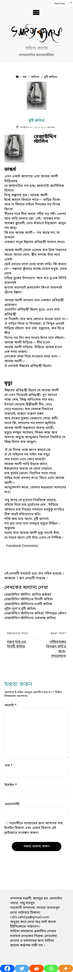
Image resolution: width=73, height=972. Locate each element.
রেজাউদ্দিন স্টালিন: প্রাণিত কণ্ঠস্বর (27, 594)
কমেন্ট (10, 705)
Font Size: (59, 3)
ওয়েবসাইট (12, 804)
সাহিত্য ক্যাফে (36, 48)
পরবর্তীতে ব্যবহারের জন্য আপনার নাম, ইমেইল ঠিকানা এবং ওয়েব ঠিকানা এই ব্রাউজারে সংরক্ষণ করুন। (33, 828)
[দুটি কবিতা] (36, 96)
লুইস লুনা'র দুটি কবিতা (20, 609)
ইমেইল (11, 785)
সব (24, 77)
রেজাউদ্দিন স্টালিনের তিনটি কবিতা (28, 599)
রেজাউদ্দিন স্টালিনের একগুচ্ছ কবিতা (30, 618)
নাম (9, 765)
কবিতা (35, 77)
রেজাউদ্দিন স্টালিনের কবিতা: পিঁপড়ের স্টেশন (35, 613)
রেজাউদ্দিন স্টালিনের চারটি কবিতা (28, 604)
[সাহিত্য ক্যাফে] (36, 34)
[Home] (17, 77)
